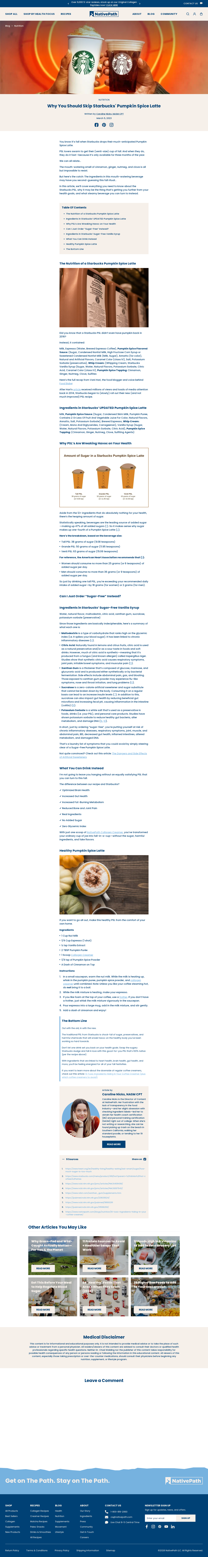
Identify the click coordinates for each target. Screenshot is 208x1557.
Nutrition (18, 25)
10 (104, 721)
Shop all (11, 14)
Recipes (66, 14)
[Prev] (68, 3)
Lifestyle (59, 1532)
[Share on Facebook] (96, 125)
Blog (151, 14)
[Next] (139, 3)
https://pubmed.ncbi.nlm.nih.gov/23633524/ (87, 1197)
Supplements (12, 1526)
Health (58, 1510)
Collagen (10, 1521)
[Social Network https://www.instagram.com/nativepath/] (153, 1526)
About (137, 14)
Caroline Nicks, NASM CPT (110, 113)
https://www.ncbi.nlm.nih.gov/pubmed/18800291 (89, 1202)
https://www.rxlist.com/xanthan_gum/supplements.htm (93, 1193)
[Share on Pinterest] (104, 125)
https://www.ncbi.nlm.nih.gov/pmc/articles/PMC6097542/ (94, 1188)
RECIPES (35, 1505)
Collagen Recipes (39, 1510)
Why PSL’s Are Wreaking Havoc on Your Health (91, 223)
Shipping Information (87, 1550)
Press (83, 1521)
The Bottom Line (75, 249)
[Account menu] (194, 14)
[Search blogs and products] (187, 14)
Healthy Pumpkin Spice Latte (81, 244)
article (77, 389)
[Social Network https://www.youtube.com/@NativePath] (166, 1526)
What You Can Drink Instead (81, 238)
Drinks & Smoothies (40, 1532)
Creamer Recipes (39, 1516)
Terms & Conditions (37, 1550)
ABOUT (84, 1505)
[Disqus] (104, 1419)
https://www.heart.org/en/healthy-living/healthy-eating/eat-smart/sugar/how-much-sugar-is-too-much (105, 1170)
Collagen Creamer (82, 955)
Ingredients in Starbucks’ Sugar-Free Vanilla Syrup (93, 233)
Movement (61, 1526)
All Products (11, 1510)
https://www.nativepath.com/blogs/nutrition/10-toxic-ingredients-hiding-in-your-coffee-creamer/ (105, 1213)
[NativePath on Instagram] (111, 125)
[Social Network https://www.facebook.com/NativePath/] (147, 1526)
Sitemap (110, 1550)
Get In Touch (87, 1532)
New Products (12, 1532)
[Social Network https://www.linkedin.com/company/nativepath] (173, 1526)
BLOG (58, 1505)
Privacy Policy (62, 1550)
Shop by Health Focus (39, 14)
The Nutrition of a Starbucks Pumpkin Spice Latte (92, 213)
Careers (84, 1537)
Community (169, 14)
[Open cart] (201, 14)
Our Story (85, 1510)
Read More (116, 1145)
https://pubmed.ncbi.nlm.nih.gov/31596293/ (87, 1207)
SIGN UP (185, 1518)
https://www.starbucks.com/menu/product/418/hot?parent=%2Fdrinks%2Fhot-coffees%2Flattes (105, 1177)
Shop (8, 1505)
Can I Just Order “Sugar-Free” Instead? (87, 228)
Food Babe (65, 383)
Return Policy (12, 1550)
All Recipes (36, 1537)
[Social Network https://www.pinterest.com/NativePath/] (160, 1526)
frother (123, 997)
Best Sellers (11, 1516)
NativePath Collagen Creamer (105, 832)
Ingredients (86, 1516)
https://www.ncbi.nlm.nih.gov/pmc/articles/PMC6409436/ (94, 1183)
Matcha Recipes (38, 1521)
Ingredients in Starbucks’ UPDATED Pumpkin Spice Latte (96, 218)
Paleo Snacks (37, 1526)
